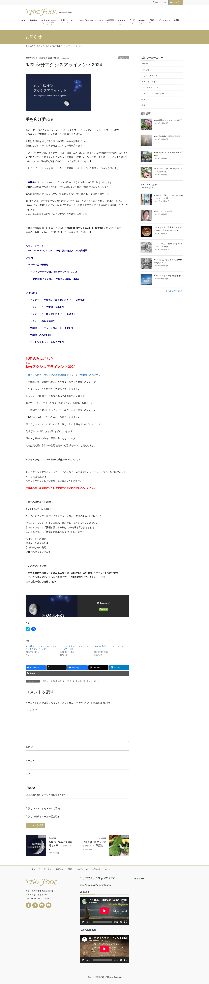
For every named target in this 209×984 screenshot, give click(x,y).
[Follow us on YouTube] (48, 905)
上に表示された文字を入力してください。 (47, 795)
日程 (70, 869)
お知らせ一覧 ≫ (174, 291)
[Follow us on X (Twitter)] (35, 905)
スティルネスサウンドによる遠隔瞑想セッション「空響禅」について (63, 375)
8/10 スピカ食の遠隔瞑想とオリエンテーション (60, 845)
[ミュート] (121, 921)
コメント (32, 709)
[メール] (42, 905)
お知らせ (124, 58)
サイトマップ (34, 869)
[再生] (83, 921)
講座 (143, 105)
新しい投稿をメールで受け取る (44, 816)
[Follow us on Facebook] (28, 905)
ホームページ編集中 (149, 184)
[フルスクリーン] (125, 921)
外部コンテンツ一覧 (163, 211)
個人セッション (148, 99)
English (144, 64)
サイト (29, 774)
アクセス (48, 869)
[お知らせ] (36, 845)
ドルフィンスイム (149, 81)
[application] (104, 911)
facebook (139, 878)
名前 (29, 747)
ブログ (107, 869)
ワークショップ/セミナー (93, 681)
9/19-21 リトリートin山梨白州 (167, 275)
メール (30, 760)
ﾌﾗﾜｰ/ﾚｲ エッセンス (74, 681)
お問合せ (178, 2)
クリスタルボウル (57, 681)
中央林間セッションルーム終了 (168, 120)
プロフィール (82, 869)
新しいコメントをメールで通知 (44, 808)
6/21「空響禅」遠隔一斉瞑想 (167, 136)
